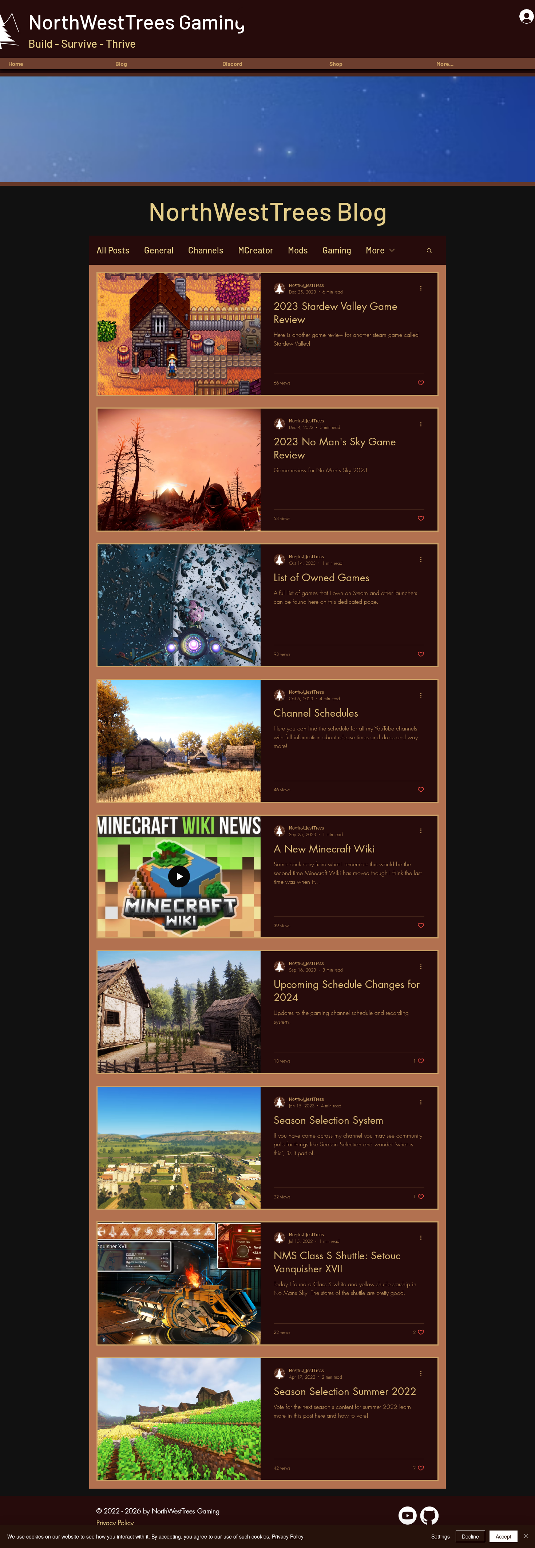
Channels (205, 250)
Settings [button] (440, 1536)
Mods (298, 250)
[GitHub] (429, 1515)
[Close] (526, 1536)
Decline (470, 1536)
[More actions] (423, 288)
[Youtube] (408, 1515)
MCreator (255, 250)
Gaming (336, 250)
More (375, 250)
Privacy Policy (288, 1536)
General (159, 250)
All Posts (113, 250)
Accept (503, 1536)
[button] (482, 63)
